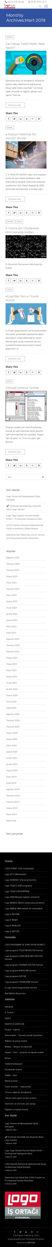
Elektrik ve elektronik (14, 1024)
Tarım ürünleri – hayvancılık (18, 1087)
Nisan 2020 (11, 739)
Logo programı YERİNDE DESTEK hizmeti (24, 965)
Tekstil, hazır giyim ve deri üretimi (20, 1098)
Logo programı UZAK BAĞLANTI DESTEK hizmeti (24, 957)
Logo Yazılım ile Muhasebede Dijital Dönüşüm (23, 498)
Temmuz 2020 (13, 720)
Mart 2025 (11, 582)
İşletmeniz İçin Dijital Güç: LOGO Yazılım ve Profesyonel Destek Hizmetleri (25, 536)
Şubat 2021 (11, 676)
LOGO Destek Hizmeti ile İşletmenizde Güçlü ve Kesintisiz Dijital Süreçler (24, 527)
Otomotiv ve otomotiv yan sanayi (20, 1104)
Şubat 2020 (11, 751)
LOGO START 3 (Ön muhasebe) (19, 868)
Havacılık (9, 1007)
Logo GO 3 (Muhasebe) (15, 874)
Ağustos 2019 (12, 789)
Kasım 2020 (12, 695)
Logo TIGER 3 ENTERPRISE (17, 891)
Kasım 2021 (12, 620)
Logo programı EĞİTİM (15, 976)
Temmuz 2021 (13, 645)
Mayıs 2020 (12, 732)
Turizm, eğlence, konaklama (18, 1092)
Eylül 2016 (11, 820)
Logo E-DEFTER (12, 931)
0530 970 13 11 (39, 1)
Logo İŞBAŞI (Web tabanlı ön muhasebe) (24, 908)
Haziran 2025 (12, 570)
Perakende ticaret (13, 1069)
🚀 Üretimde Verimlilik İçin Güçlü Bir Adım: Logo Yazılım (23, 507)
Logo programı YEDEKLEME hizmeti (21, 982)
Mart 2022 (11, 595)
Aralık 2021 (11, 614)
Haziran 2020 (12, 726)
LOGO (19, 221)
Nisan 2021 (11, 664)
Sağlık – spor (11, 1075)
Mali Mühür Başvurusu (15, 993)
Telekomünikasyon (13, 1064)
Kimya (8, 1058)
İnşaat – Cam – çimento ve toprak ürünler (24, 1052)
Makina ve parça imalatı (16, 1041)
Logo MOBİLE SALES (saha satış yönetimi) (24, 903)
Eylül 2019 (11, 783)
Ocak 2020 (11, 758)
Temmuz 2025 (13, 563)
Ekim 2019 (11, 776)
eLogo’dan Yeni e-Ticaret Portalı (22, 298)
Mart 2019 (11, 814)
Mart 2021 (11, 670)
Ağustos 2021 (12, 639)
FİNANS (10, 221)
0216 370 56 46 (16, 1)
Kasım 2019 (12, 770)
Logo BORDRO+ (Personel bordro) (20, 880)
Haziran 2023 (12, 588)
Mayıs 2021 (12, 657)
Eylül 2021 (11, 632)
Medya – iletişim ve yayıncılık (18, 1047)
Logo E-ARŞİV (11, 920)
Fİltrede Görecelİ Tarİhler (22, 388)
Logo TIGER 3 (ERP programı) (18, 886)
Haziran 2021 (12, 651)
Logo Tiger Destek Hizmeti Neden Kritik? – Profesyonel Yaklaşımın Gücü (24, 517)
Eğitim (8, 1018)
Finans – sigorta (12, 1029)
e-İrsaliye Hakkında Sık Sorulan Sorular (21, 136)
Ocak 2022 (11, 607)
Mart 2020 (11, 745)
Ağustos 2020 (12, 714)
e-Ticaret (9, 1012)
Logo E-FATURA (12, 914)
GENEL (10, 37)
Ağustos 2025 (12, 557)
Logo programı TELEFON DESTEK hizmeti (24, 950)
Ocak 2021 (11, 682)
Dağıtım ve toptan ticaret (16, 1109)
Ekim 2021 (11, 626)
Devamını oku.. (15, 105)
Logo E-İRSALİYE (13, 926)
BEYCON (31, 1242)
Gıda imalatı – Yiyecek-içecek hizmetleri (23, 1035)
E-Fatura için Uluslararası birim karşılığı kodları (22, 230)
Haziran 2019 (12, 801)
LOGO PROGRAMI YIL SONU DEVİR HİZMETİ (25, 945)
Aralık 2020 (11, 689)
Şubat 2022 (11, 601)
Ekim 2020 (11, 701)
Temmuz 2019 (13, 795)
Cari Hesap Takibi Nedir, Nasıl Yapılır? (25, 45)
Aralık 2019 (11, 764)
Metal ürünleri (11, 1081)
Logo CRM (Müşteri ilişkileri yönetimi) (22, 897)
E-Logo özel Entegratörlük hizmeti (21, 988)
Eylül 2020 (11, 707)
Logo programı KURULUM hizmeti (20, 970)
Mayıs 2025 (12, 576)
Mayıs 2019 (12, 808)
